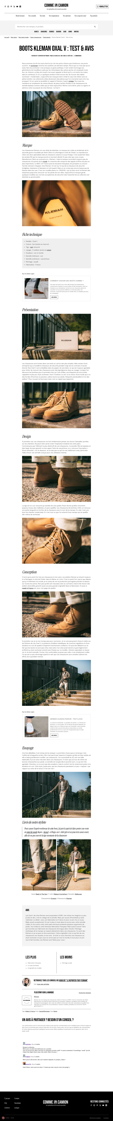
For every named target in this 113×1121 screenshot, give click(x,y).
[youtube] (17, 6)
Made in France (30, 1011)
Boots (55, 1011)
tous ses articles (43, 984)
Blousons (58, 31)
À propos (7, 1098)
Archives (7, 1108)
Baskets (36, 31)
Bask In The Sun (41, 894)
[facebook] (5, 6)
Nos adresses (67, 16)
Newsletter (103, 6)
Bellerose (78, 894)
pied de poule (32, 832)
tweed (46, 832)
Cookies (106, 1118)
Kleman (69, 898)
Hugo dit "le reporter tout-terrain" (73, 980)
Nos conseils (32, 16)
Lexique (16, 1108)
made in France (27, 588)
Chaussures (44, 31)
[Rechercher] (95, 27)
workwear (34, 66)
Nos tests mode (24, 37)
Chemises (51, 31)
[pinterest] (11, 6)
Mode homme (20, 16)
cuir (31, 247)
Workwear (46, 1011)
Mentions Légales (95, 1118)
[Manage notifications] (3, 1117)
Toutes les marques (85, 993)
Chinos (70, 31)
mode (45, 161)
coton (49, 250)
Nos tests (42, 16)
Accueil (6, 37)
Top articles (93, 16)
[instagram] (8, 6)
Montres (76, 31)
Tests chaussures (35, 37)
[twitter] (14, 6)
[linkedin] (20, 6)
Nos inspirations (54, 16)
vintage (71, 81)
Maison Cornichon (60, 894)
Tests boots (46, 37)
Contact (16, 1098)
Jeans (64, 31)
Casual (41, 1011)
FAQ (5, 1103)
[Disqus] (56, 1063)
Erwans (53, 898)
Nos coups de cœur (80, 16)
